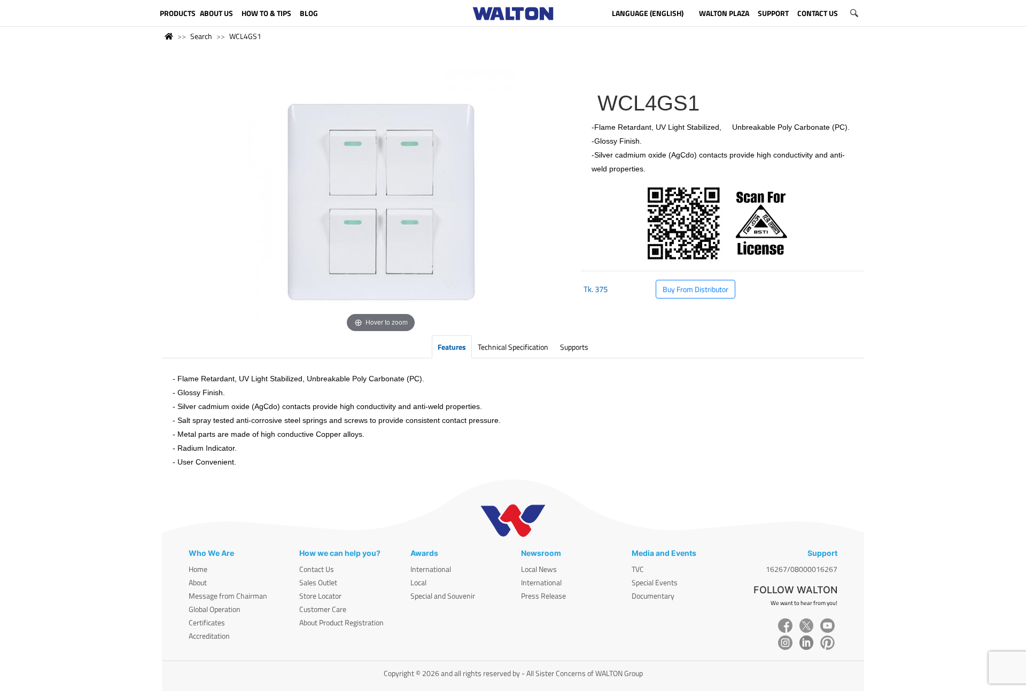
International (430, 569)
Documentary (653, 595)
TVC (638, 569)
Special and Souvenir (442, 595)
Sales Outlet (318, 582)
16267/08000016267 (801, 569)
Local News (539, 569)
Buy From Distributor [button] (695, 289)
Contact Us (316, 569)
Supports (574, 346)
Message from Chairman (228, 595)
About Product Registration (341, 622)
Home (198, 569)
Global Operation (214, 609)
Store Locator (320, 595)
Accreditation (209, 635)
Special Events (655, 582)
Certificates (207, 622)
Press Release (543, 595)
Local (418, 582)
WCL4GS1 (245, 36)
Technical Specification (513, 346)
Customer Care (322, 609)
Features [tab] (452, 346)
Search (201, 36)
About (198, 582)
